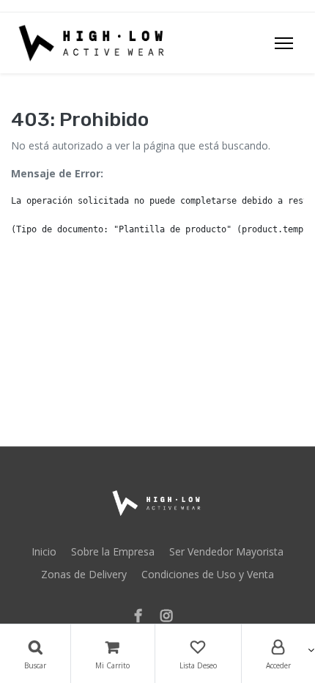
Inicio (44, 551)
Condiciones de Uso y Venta (207, 574)
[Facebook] (143, 617)
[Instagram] (171, 617)
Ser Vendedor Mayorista (226, 551)
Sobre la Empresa (113, 551)
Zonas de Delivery (84, 574)
